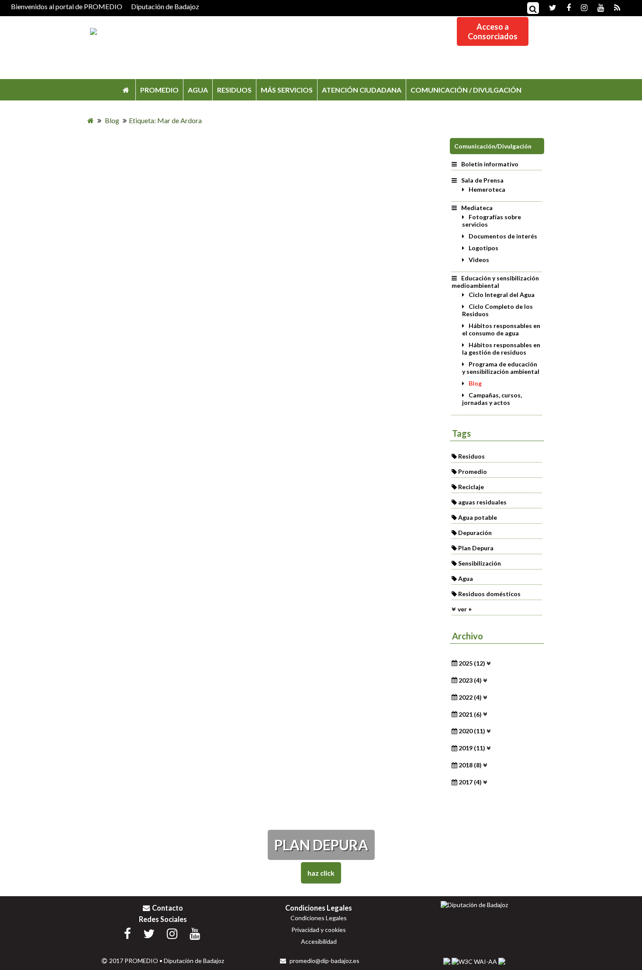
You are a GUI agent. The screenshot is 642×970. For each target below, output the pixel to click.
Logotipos (483, 248)
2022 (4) (470, 697)
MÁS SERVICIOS (287, 90)
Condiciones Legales (318, 918)
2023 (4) (470, 680)
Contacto (167, 908)
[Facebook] (564, 7)
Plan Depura (476, 548)
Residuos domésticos (489, 593)
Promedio (472, 471)
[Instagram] (579, 7)
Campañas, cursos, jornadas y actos (492, 398)
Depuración (475, 532)
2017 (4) (470, 782)
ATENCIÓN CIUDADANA (361, 90)
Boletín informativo (489, 164)
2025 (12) (472, 663)
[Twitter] (548, 7)
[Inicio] (126, 89)
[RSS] (612, 7)
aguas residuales (482, 502)
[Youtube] (596, 7)
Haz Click (321, 873)
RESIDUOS (234, 90)
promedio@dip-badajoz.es (323, 960)
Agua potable (477, 517)
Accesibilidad (319, 941)
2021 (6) (470, 714)
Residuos (471, 456)
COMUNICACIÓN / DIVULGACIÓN (466, 90)
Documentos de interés (503, 236)
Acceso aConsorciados (493, 31)
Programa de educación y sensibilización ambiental (500, 367)
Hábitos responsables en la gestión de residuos (501, 348)
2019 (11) (472, 748)
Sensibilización (479, 563)
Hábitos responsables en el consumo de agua (501, 329)
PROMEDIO (159, 90)
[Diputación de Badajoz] (474, 904)
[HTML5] (501, 961)
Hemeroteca (487, 189)
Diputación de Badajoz (165, 6)
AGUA (198, 90)
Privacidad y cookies (318, 929)
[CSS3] (446, 961)
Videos (479, 259)
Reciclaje (471, 486)
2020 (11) (472, 731)
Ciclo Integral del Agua (502, 294)
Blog (475, 383)
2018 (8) (470, 765)
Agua (465, 578)
